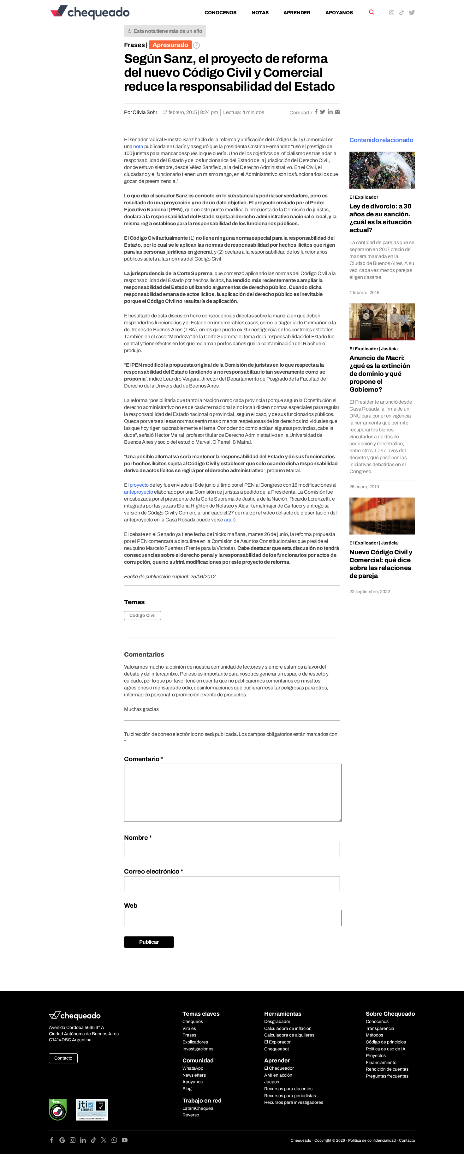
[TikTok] (96, 1141)
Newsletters (194, 1075)
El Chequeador (279, 1068)
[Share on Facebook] (316, 112)
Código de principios (386, 1042)
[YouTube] (125, 1141)
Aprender (296, 12)
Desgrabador (277, 1021)
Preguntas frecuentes (387, 1076)
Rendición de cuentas (387, 1069)
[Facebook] (54, 1141)
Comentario (143, 758)
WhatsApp (192, 1068)
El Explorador (277, 1042)
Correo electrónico (153, 871)
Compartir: (301, 112)
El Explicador (363, 197)
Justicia (389, 348)
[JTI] (92, 1110)
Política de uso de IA (386, 1049)
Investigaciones (197, 1049)
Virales (189, 1028)
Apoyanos (339, 12)
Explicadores (195, 1042)
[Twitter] (106, 1141)
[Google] (64, 1141)
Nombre (138, 837)
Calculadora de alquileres (289, 1035)
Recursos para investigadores (293, 1102)
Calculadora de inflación (288, 1028)
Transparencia (380, 1028)
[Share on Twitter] (323, 112)
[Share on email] (337, 112)
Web (130, 905)
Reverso (190, 1115)
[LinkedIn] (85, 1141)
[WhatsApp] (116, 1141)
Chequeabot (276, 1049)
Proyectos (376, 1055)
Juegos (271, 1081)
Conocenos (220, 12)
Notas (260, 12)
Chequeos (192, 1021)
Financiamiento (381, 1062)
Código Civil (142, 615)
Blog (187, 1088)
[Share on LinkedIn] (331, 112)
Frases (134, 44)
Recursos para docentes (288, 1088)
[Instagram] (75, 1141)
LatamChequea (197, 1108)
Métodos (374, 1035)
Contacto (63, 1058)
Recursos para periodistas (290, 1095)
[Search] (371, 12)
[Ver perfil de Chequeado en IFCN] (58, 1110)
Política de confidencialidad (372, 1140)
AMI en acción (278, 1075)
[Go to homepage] (100, 12)
